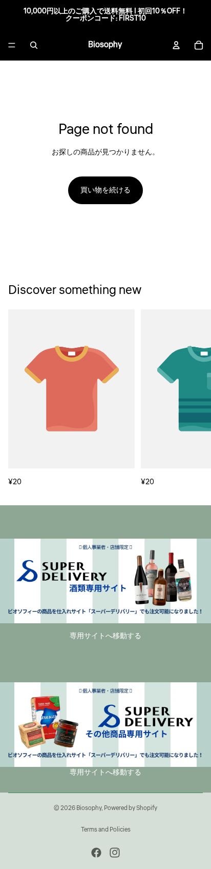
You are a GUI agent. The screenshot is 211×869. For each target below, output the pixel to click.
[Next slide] (191, 398)
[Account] (176, 45)
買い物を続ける (105, 190)
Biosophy (88, 808)
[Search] (34, 45)
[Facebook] (96, 852)
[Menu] (12, 45)
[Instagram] (115, 852)
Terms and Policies (106, 829)
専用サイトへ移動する (105, 636)
